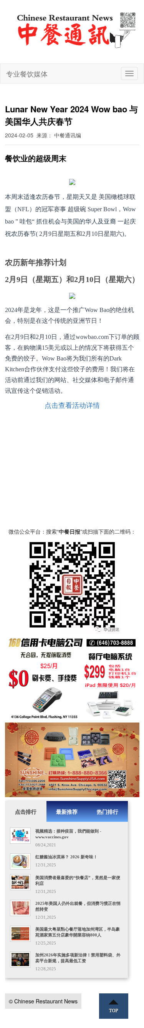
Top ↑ (113, 1006)
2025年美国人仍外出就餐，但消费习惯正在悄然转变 (78, 906)
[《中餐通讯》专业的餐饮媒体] (77, 30)
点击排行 (25, 811)
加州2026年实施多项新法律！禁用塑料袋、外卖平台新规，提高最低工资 (78, 958)
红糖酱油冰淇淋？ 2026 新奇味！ (66, 856)
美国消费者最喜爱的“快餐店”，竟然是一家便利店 (77, 880)
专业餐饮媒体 (27, 73)
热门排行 (107, 811)
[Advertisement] (72, 471)
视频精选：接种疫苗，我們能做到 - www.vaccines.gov (68, 834)
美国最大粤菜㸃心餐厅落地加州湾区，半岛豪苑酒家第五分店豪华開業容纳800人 (77, 932)
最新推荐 (67, 811)
